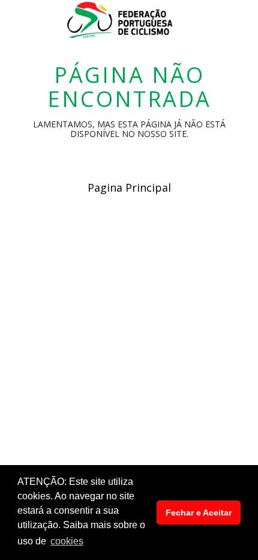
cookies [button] (66, 541)
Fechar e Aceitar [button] (199, 512)
